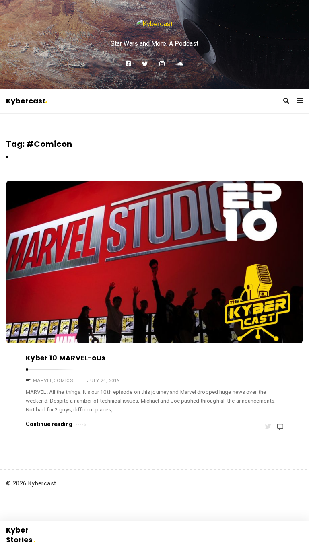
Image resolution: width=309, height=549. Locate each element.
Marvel (43, 380)
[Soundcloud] (179, 64)
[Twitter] (145, 64)
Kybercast (25, 101)
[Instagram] (162, 64)
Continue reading (49, 424)
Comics (63, 380)
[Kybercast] (154, 24)
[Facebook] (128, 64)
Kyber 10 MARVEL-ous (66, 358)
